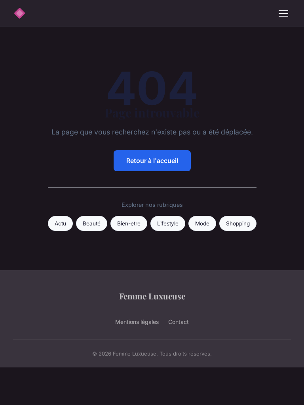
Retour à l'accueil (152, 161)
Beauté (92, 223)
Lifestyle (168, 223)
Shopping (238, 223)
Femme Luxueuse (152, 295)
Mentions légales (137, 321)
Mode (202, 223)
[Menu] (283, 13)
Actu (60, 223)
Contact (178, 321)
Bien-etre (129, 223)
